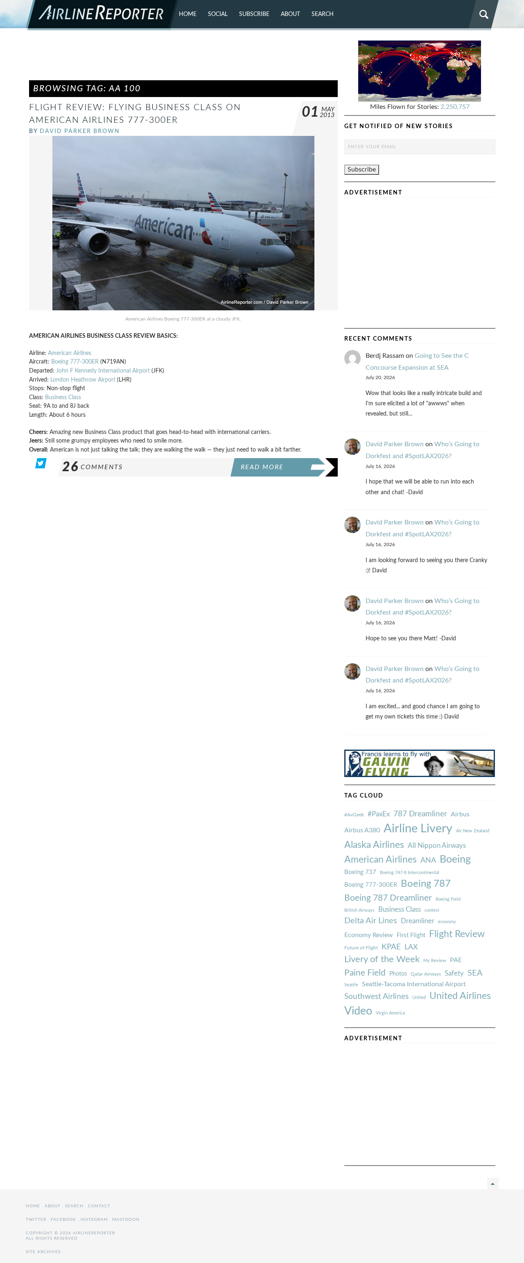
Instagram (94, 1220)
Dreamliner (417, 921)
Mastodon (126, 1220)
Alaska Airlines (374, 845)
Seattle (351, 985)
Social (218, 14)
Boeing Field (448, 899)
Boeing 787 (426, 884)
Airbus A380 (362, 830)
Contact (99, 1206)
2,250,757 (455, 107)
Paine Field (365, 973)
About (290, 14)
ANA (428, 860)
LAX (411, 947)
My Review (434, 960)
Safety (454, 973)
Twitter (36, 1220)
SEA (475, 973)
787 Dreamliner (420, 814)
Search (323, 14)
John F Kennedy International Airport (103, 371)
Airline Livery (418, 828)
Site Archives (43, 1252)
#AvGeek (354, 815)
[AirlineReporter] (102, 15)
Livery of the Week (382, 959)
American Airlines (69, 353)
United (419, 997)
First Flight (411, 935)
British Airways (359, 910)
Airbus (460, 814)
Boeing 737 (360, 872)
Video (358, 1011)
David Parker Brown (80, 131)
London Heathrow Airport (82, 380)
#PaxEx (379, 814)
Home (187, 14)
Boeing (455, 859)
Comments (92, 467)
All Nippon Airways (437, 845)
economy (447, 922)
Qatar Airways (426, 974)
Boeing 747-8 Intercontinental (409, 872)
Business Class (63, 397)
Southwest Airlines (376, 996)
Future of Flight (361, 947)
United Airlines (460, 996)
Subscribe (254, 14)
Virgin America (390, 1013)
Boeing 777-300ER (75, 362)
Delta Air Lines (370, 921)
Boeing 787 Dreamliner (388, 898)
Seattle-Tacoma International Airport (414, 984)
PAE (456, 960)
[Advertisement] (183, 59)
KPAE (391, 947)
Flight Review (457, 934)
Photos (398, 974)
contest (432, 910)
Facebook (63, 1220)
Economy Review (368, 935)
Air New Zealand (472, 831)
